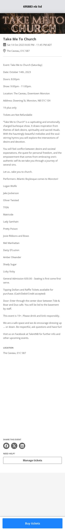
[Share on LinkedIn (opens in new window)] (22, 446)
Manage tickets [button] (32, 460)
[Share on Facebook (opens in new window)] (6, 446)
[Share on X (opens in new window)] (14, 446)
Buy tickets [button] (32, 523)
